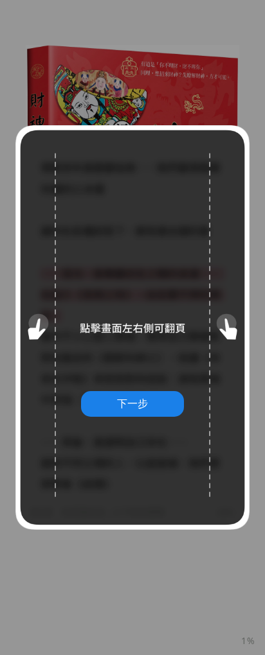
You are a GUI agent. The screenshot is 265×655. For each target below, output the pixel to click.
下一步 (132, 403)
